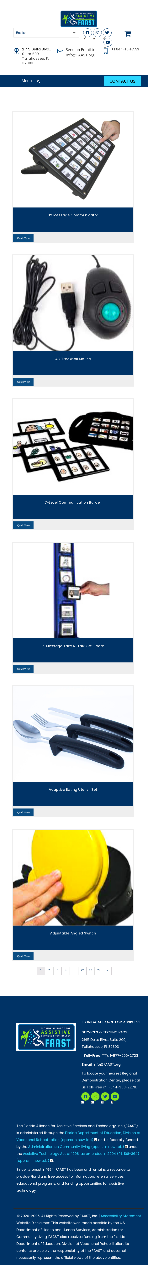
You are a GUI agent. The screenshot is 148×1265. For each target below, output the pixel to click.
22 (82, 970)
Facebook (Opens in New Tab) (87, 32)
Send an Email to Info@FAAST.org (80, 52)
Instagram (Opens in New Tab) (97, 32)
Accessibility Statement (121, 1215)
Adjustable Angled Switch (73, 933)
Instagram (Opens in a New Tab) (95, 1096)
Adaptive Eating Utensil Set (73, 789)
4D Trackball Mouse (73, 358)
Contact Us (122, 81)
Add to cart (73, 160)
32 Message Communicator (73, 215)
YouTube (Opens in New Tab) (107, 42)
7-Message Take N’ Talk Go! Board (73, 646)
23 (90, 970)
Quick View (23, 238)
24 (98, 970)
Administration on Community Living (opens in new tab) (76, 1146)
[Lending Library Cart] (127, 33)
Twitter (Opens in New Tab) (107, 32)
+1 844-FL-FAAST (126, 49)
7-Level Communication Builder (73, 502)
